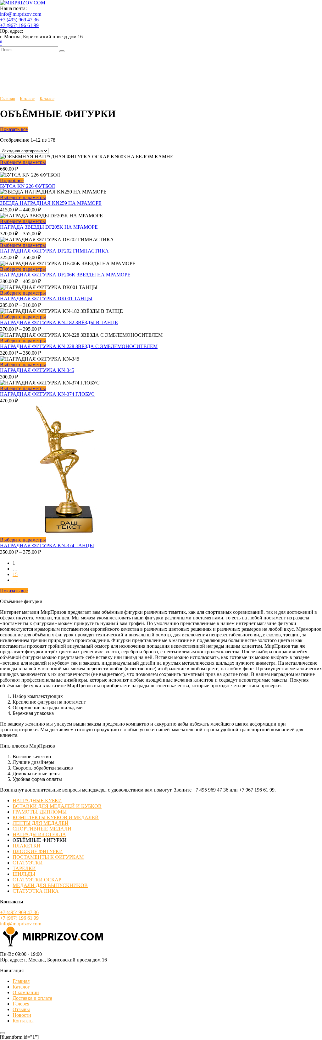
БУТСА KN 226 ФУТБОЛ (27, 186)
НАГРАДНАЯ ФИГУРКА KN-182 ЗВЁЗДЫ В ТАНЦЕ (59, 322)
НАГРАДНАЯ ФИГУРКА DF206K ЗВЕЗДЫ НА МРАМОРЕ (65, 274)
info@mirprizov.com (20, 14)
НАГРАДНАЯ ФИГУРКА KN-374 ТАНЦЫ (47, 545)
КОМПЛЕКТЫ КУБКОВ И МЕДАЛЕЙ (56, 817)
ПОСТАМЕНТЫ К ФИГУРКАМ (48, 857)
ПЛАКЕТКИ (27, 845)
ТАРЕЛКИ (24, 868)
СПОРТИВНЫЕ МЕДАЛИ (42, 828)
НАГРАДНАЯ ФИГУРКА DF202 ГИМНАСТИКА (54, 250)
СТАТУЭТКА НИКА (36, 891)
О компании (26, 992)
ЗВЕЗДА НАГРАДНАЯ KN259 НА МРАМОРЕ (51, 203)
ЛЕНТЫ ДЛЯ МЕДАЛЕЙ (41, 823)
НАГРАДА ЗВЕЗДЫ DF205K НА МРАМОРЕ (49, 227)
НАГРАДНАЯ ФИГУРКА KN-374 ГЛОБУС (47, 394)
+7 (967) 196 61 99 (19, 25)
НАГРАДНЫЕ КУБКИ (37, 800)
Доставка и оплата (32, 998)
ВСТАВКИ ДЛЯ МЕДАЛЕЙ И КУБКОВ (57, 806)
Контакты (23, 1020)
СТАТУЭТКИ (28, 862)
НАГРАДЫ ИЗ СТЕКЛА (39, 834)
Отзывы (21, 1009)
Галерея (21, 1003)
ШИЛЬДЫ (24, 874)
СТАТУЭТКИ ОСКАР (37, 879)
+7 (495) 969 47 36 (19, 19)
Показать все (14, 129)
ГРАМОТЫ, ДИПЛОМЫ (40, 811)
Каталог (27, 98)
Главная (7, 98)
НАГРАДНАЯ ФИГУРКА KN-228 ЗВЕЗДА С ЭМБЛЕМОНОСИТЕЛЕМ (79, 346)
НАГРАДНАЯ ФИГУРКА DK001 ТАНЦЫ (46, 298)
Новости (22, 1015)
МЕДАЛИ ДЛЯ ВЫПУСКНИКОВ (50, 885)
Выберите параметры (23, 162)
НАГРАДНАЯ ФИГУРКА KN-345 (37, 370)
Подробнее (12, 180)
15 (15, 574)
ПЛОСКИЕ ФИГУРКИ (38, 851)
